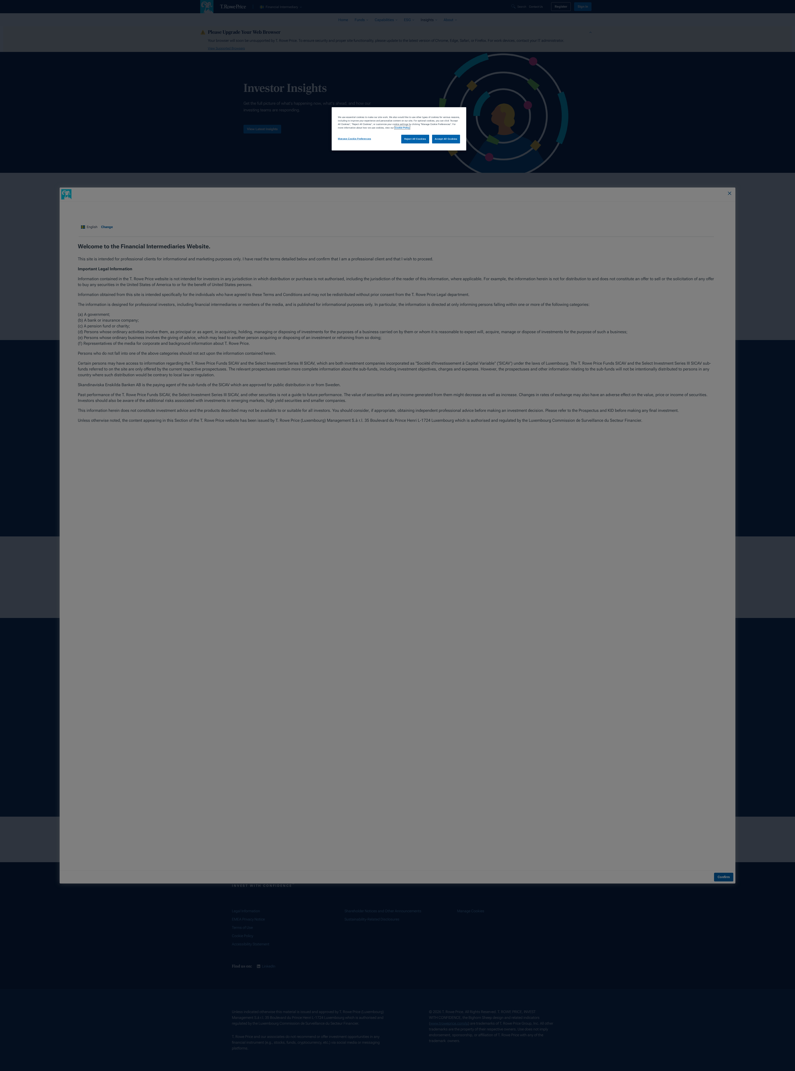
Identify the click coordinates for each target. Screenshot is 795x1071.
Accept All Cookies (446, 138)
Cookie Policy (402, 127)
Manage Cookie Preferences (354, 138)
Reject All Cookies (415, 138)
